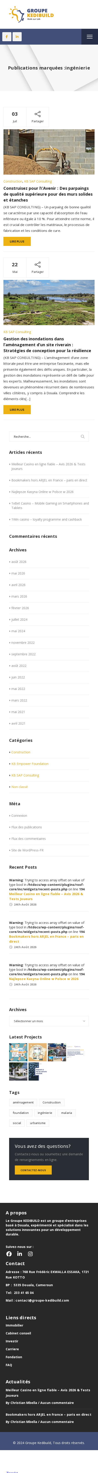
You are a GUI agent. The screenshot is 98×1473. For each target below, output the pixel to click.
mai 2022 (18, 689)
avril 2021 (18, 723)
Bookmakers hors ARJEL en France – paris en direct (49, 480)
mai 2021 (18, 712)
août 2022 (18, 665)
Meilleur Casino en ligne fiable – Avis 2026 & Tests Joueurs (48, 466)
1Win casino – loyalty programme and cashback (46, 519)
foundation (21, 1113)
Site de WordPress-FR (27, 850)
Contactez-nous (33, 1170)
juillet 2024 (19, 619)
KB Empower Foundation (30, 764)
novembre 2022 (23, 642)
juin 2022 (18, 677)
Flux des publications (26, 827)
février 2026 (20, 608)
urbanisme (38, 1123)
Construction (12, 181)
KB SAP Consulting (38, 181)
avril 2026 (18, 585)
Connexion (19, 815)
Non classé (19, 787)
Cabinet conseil (18, 1333)
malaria (66, 1113)
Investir (12, 1341)
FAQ (9, 1365)
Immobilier (14, 1325)
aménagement (23, 1102)
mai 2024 (18, 631)
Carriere (12, 1349)
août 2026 (18, 562)
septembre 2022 (23, 654)
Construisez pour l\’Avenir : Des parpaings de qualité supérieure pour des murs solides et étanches (48, 193)
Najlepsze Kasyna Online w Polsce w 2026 (42, 492)
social (17, 1123)
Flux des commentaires (28, 838)
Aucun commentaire (57, 1403)
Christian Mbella (23, 1403)
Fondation (14, 1357)
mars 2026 (19, 596)
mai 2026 (18, 573)
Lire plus (17, 241)
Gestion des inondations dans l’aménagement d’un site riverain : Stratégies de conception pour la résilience (47, 344)
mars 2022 (19, 700)
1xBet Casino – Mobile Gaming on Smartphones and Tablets (50, 505)
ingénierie (45, 1113)
